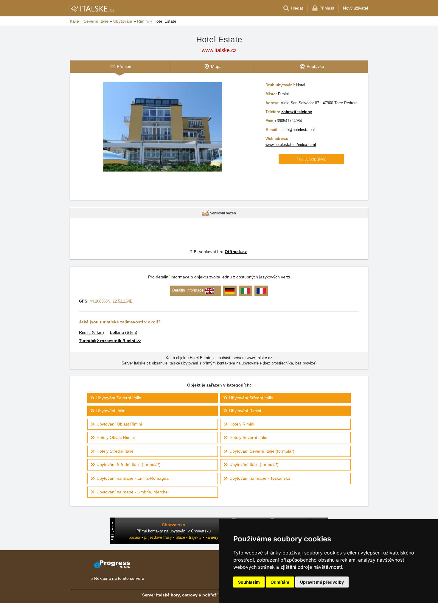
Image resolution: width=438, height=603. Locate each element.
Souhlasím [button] (249, 582)
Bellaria (123, 332)
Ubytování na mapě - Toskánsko (259, 478)
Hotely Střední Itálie (115, 451)
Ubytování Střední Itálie (251, 397)
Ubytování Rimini (245, 410)
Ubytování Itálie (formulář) (254, 464)
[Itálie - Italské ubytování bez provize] (92, 8)
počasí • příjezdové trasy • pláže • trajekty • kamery (173, 537)
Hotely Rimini (241, 424)
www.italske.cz (219, 50)
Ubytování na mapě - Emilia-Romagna (133, 478)
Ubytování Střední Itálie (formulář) (129, 464)
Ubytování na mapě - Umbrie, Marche (132, 492)
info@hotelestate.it (298, 129)
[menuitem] (120, 66)
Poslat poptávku (311, 159)
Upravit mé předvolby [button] (322, 582)
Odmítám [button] (280, 582)
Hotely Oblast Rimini (116, 437)
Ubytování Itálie (110, 410)
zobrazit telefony (296, 112)
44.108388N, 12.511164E (111, 301)
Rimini (91, 332)
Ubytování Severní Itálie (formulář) (261, 451)
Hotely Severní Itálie (248, 437)
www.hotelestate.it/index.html (290, 144)
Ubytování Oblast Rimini (119, 424)
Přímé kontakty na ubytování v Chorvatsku (173, 531)
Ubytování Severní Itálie (118, 397)
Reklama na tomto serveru (119, 578)
